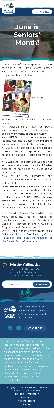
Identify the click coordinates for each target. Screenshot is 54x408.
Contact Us (35, 328)
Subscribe (41, 284)
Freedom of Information (27, 393)
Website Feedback (27, 400)
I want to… (44, 12)
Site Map (27, 404)
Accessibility (27, 397)
